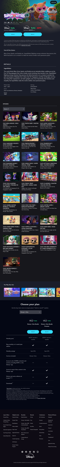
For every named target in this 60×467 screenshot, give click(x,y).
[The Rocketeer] (29, 292)
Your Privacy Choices (7, 432)
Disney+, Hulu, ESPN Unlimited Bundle (25, 424)
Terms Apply (9, 388)
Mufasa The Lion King (52, 446)
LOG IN (53, 2)
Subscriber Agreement (7, 429)
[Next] (57, 292)
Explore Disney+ (15, 417)
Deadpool (50, 417)
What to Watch (15, 426)
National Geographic (34, 429)
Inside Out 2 (50, 424)
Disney (31, 417)
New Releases (15, 423)
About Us (14, 435)
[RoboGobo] (47, 292)
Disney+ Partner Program (15, 445)
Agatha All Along (51, 443)
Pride (40, 435)
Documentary (41, 432)
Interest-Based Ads (6, 435)
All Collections (42, 417)
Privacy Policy (5, 417)
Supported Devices (15, 432)
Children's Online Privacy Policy (6, 421)
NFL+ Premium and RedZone (25, 433)
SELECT (13, 34)
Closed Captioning (15, 438)
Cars (49, 440)
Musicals (41, 420)
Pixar (31, 420)
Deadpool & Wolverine (50, 421)
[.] (22, 452)
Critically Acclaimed (43, 423)
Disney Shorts (41, 429)
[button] (16, 415)
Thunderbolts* (51, 437)
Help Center (14, 429)
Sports (40, 426)
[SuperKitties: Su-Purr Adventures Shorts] (12, 292)
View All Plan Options (9, 50)
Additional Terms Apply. (26, 45)
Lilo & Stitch (50, 431)
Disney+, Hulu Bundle (25, 420)
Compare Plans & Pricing (24, 438)
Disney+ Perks (15, 420)
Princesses (41, 438)
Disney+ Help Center (41, 398)
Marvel (31, 423)
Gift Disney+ (14, 441)
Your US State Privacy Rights (7, 425)
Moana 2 (49, 428)
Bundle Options (24, 417)
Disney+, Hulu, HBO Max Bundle (25, 429)
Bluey (49, 434)
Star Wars (32, 426)
